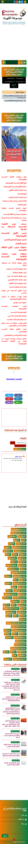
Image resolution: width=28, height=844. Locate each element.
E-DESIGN (21, 652)
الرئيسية (21, 62)
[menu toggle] (25, 2)
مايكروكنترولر (21, 612)
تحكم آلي (7, 547)
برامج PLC (7, 659)
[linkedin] (15, 2)
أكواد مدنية (21, 587)
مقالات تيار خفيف (11, 565)
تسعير (22, 608)
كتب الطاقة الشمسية (9, 81)
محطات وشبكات (12, 569)
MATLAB (21, 594)
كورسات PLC (6, 598)
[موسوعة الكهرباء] (14, 16)
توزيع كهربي (21, 536)
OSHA (5, 652)
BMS (13, 605)
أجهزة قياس (14, 601)
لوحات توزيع (21, 605)
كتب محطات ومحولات (18, 547)
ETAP (14, 634)
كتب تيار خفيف (20, 543)
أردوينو (8, 616)
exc (14, 655)
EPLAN (22, 634)
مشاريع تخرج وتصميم (18, 630)
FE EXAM (8, 637)
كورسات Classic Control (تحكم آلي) (15, 623)
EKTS (12, 652)
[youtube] (17, 2)
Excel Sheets (7, 551)
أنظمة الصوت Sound (19, 659)
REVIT (5, 605)
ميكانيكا (16, 540)
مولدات (22, 569)
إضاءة (7, 554)
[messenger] (22, 2)
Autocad (22, 561)
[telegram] (20, 2)
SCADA (22, 616)
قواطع (13, 587)
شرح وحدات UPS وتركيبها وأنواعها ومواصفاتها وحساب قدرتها (12, 735)
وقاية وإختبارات (10, 612)
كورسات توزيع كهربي (19, 590)
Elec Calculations (19, 637)
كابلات (14, 554)
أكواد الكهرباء (11, 536)
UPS (15, 616)
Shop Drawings (20, 641)
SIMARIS (21, 655)
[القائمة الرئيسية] (4, 62)
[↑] (14, 840)
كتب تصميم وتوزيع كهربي (18, 529)
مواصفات (7, 576)
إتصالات (11, 543)
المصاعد (22, 619)
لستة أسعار (21, 558)
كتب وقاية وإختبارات (19, 551)
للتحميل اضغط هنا (14, 379)
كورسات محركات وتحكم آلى (10, 608)
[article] (14, 414)
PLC (15, 579)
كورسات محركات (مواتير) (18, 626)
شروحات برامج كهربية (10, 594)
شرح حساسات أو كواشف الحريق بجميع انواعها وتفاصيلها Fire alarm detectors (11, 698)
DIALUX (7, 630)
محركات (13, 561)
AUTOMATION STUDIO (17, 648)
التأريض (7, 583)
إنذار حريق (21, 565)
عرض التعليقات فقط (20, 445)
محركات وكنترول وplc (19, 583)
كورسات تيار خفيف (19, 644)
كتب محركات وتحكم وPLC (18, 533)
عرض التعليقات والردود (19, 449)
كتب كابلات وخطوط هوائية (18, 572)
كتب (23, 540)
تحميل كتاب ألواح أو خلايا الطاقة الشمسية (14, 100)
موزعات (8, 590)
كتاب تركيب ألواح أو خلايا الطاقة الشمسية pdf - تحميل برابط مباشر (15, 96)
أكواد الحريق (11, 558)
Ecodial (7, 634)
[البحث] (3, 2)
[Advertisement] (14, 44)
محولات (22, 579)
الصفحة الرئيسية (19, 81)
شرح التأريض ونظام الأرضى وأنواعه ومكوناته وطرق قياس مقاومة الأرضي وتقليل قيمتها (11, 673)
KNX (22, 601)
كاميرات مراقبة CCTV (19, 598)
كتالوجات (22, 554)
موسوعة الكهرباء (6, 841)
